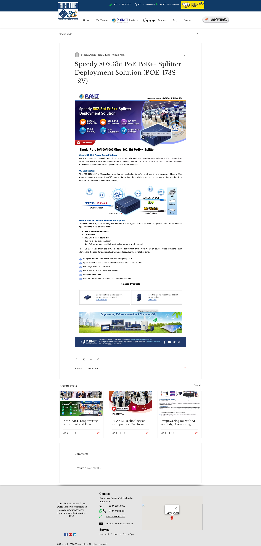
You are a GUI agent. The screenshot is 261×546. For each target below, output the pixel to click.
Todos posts (66, 34)
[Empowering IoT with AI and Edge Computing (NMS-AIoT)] (179, 403)
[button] (197, 34)
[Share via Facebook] (76, 359)
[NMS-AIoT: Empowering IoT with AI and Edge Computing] (81, 403)
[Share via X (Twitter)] (83, 359)
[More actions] (184, 55)
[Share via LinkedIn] (90, 359)
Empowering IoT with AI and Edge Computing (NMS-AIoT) (178, 422)
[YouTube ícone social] (70, 534)
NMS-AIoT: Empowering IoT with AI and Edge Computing (80, 422)
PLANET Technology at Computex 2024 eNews (128, 422)
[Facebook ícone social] (66, 534)
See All (197, 385)
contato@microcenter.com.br (119, 523)
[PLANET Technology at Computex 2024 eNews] (130, 403)
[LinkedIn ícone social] (74, 534)
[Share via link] (98, 359)
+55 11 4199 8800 (171, 4)
